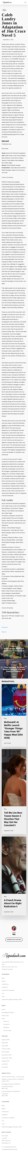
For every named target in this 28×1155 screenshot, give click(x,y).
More (3, 1018)
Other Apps (5, 1015)
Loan (3, 996)
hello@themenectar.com (10, 1149)
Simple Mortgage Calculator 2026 (12, 999)
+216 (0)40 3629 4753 (9, 1147)
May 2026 (5, 1043)
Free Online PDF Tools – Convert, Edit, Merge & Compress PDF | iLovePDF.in (13, 1078)
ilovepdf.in (5, 987)
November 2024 (6, 1055)
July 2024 (4, 1064)
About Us (6, 1021)
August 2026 (5, 1039)
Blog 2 (4, 981)
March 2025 (5, 1052)
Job (3, 993)
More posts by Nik (14, 939)
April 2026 (5, 1046)
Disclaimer (6, 1027)
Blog (4, 10)
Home (3, 1009)
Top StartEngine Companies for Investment (11, 1093)
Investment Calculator (8, 990)
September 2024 (7, 1058)
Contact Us (6, 1024)
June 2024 (5, 1067)
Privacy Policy (7, 1030)
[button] (25, 2)
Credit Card (5, 984)
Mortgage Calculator (8, 1012)
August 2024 (5, 1061)
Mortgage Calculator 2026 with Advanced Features (11, 1085)
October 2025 (6, 1049)
